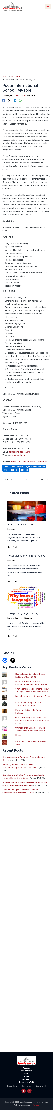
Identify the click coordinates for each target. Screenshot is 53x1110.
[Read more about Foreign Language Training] (26, 598)
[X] (9, 100)
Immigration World (26, 1082)
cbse (5, 466)
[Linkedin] (15, 100)
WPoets (36, 1105)
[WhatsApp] (20, 100)
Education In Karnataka (20, 524)
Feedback (26, 1079)
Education (31, 96)
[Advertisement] (26, 40)
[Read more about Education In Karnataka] (26, 510)
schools (24, 470)
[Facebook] (3, 100)
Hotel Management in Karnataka (26, 555)
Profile (26, 1076)
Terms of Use (27, 1086)
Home (18, 735)
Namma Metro (26, 1071)
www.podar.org (19, 455)
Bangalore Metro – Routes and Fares (32, 696)
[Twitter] (29, 1091)
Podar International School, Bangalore (29, 461)
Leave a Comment (14, 618)
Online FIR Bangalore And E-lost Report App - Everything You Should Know (32, 720)
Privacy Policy (12, 1086)
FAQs (26, 1073)
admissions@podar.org (19, 452)
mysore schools (10, 470)
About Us (26, 1068)
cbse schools (16, 466)
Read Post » (13, 547)
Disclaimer (39, 1086)
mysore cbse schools (35, 466)
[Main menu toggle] (48, 6)
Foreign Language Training (22, 613)
